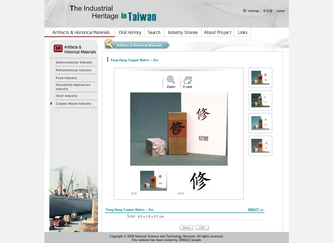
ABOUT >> (256, 210)
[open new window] (170, 88)
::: (239, 11)
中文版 (268, 11)
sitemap (253, 11)
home (280, 11)
